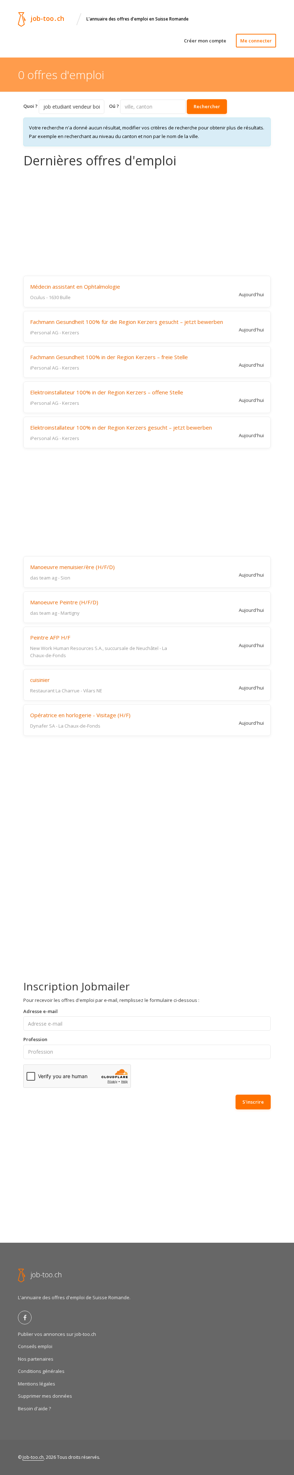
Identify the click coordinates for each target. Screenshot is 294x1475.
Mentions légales (36, 1383)
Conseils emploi (35, 1346)
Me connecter (256, 40)
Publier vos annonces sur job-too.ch (57, 1334)
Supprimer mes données (45, 1396)
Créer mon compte (205, 40)
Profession (35, 1039)
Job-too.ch (33, 1457)
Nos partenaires (35, 1359)
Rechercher (207, 106)
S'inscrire (253, 1102)
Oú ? (114, 106)
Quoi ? (30, 106)
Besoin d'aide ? (34, 1408)
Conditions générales (41, 1371)
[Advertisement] (147, 221)
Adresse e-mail (40, 1011)
